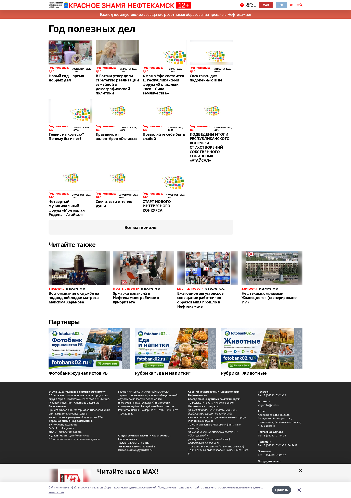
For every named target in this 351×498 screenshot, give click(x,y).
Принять (281, 490)
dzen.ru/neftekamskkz (74, 435)
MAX (266, 5)
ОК (291, 5)
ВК (281, 5)
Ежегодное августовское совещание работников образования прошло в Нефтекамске (175, 14)
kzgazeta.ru (62, 413)
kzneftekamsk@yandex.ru (135, 449)
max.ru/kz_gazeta (69, 431)
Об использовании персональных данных (74, 439)
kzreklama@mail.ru (144, 446)
